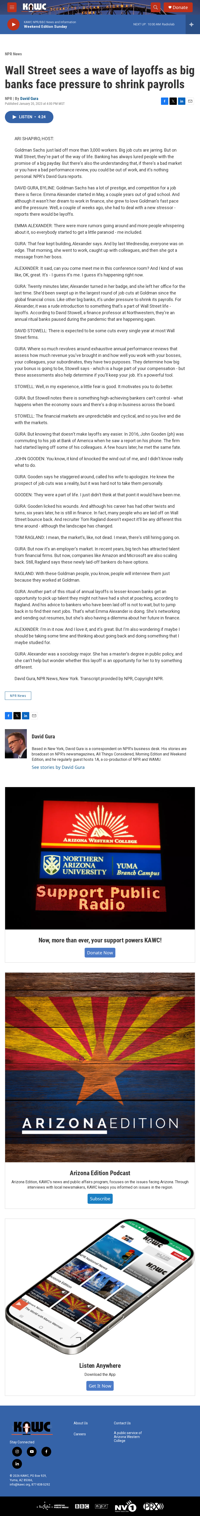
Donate (180, 7)
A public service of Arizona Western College (128, 1437)
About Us (81, 1423)
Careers (80, 1434)
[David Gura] (16, 743)
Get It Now (100, 1386)
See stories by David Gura (58, 767)
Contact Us (122, 1423)
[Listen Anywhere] (100, 1287)
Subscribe (100, 1199)
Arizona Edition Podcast (100, 1173)
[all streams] (193, 24)
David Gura (29, 98)
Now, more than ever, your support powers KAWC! (100, 940)
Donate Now (100, 953)
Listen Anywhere (99, 1365)
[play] (13, 24)
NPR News (13, 53)
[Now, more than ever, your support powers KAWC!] (100, 858)
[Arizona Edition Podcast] (100, 1067)
